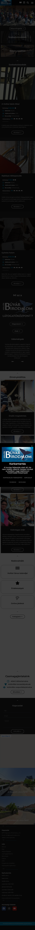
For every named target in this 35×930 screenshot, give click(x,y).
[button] (32, 446)
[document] (17, 465)
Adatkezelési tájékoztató (12, 477)
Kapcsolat (28, 477)
